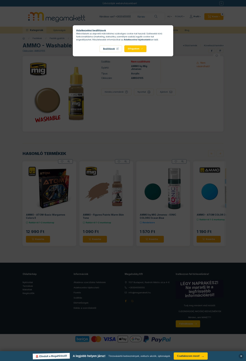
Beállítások (109, 48)
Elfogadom (133, 48)
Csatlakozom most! (190, 356)
